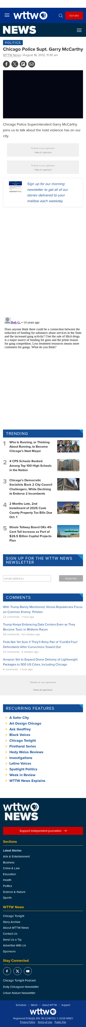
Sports (7, 897)
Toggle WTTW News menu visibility (81, 30)
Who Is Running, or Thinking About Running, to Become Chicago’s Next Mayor (29, 446)
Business (8, 862)
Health (7, 880)
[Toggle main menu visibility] (7, 15)
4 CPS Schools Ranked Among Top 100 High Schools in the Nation (30, 465)
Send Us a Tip (12, 939)
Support (65, 1005)
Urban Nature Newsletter (19, 993)
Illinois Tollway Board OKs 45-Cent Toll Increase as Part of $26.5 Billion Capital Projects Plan (30, 534)
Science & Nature (14, 892)
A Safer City (19, 717)
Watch (34, 1005)
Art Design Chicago (25, 723)
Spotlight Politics (23, 769)
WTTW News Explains (27, 780)
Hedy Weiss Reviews (26, 752)
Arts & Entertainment (16, 856)
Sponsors (9, 951)
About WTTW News (16, 928)
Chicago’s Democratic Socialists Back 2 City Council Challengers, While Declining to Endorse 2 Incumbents (30, 487)
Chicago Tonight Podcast (19, 980)
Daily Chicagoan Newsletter (21, 987)
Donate (74, 15)
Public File (60, 1022)
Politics (13, 42)
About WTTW (49, 1005)
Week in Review (22, 775)
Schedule (21, 1005)
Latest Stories (12, 850)
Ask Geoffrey (20, 729)
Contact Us (10, 934)
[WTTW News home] (19, 30)
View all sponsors (43, 152)
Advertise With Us (14, 945)
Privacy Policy (27, 1022)
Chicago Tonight (22, 740)
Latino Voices (20, 763)
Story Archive (11, 922)
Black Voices (19, 734)
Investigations (20, 757)
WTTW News (12, 55)
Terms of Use (45, 1022)
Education (9, 874)
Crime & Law (11, 868)
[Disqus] (43, 262)
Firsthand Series (22, 746)
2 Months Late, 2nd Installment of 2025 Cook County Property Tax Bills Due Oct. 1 (30, 510)
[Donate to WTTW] (43, 1011)
